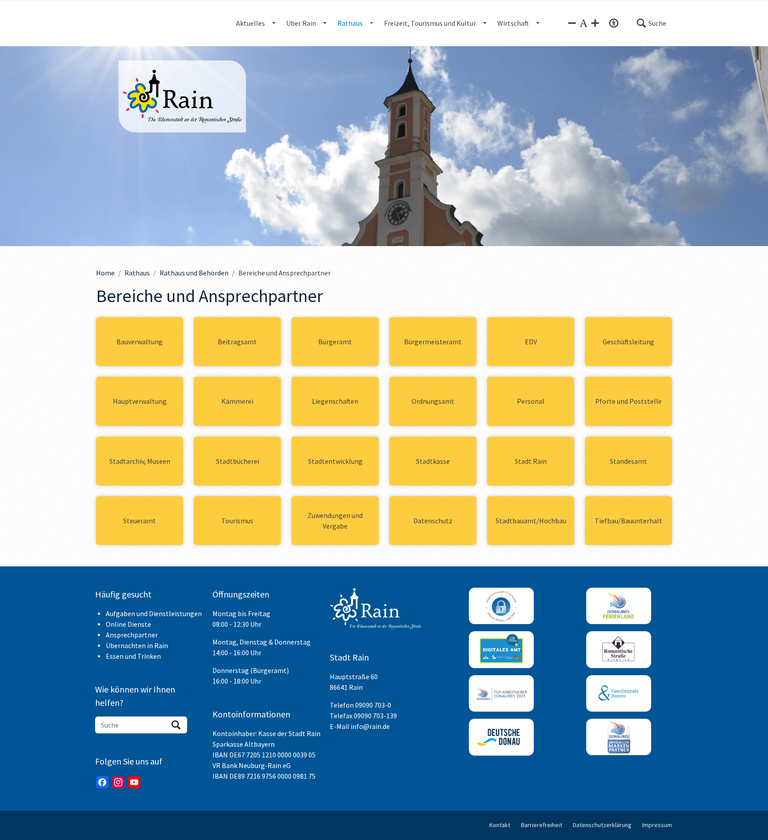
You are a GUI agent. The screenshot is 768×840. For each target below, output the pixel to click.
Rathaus (137, 272)
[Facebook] (102, 782)
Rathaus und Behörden (194, 272)
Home (105, 272)
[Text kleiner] (572, 23)
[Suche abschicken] (176, 725)
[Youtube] (134, 782)
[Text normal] (583, 23)
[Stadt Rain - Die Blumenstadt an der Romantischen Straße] (182, 96)
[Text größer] (595, 23)
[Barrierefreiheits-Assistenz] (614, 23)
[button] (651, 23)
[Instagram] (118, 782)
